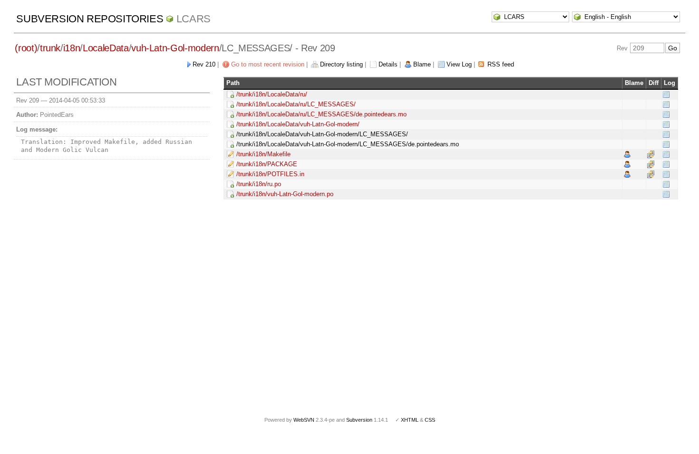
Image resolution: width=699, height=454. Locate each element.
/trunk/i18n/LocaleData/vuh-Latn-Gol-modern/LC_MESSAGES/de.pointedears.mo (347, 144)
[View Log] (666, 94)
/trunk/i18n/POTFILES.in (270, 174)
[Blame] (627, 154)
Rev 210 (204, 64)
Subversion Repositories (89, 19)
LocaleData (106, 48)
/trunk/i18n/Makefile (263, 154)
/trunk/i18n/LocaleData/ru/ (271, 94)
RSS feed (500, 64)
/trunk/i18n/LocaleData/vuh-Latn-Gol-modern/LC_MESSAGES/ (322, 134)
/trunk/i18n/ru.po (258, 184)
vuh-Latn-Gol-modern (175, 48)
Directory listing (341, 64)
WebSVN (303, 420)
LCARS (193, 19)
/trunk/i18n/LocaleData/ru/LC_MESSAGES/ (296, 104)
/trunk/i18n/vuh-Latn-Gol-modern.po (284, 194)
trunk (50, 48)
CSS (430, 420)
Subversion (359, 420)
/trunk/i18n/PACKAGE (266, 164)
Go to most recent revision (267, 64)
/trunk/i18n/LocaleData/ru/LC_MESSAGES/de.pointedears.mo (321, 114)
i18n (71, 48)
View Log (459, 64)
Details (388, 64)
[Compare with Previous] (650, 154)
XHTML (409, 420)
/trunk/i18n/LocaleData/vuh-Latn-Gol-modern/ (297, 124)
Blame (422, 64)
